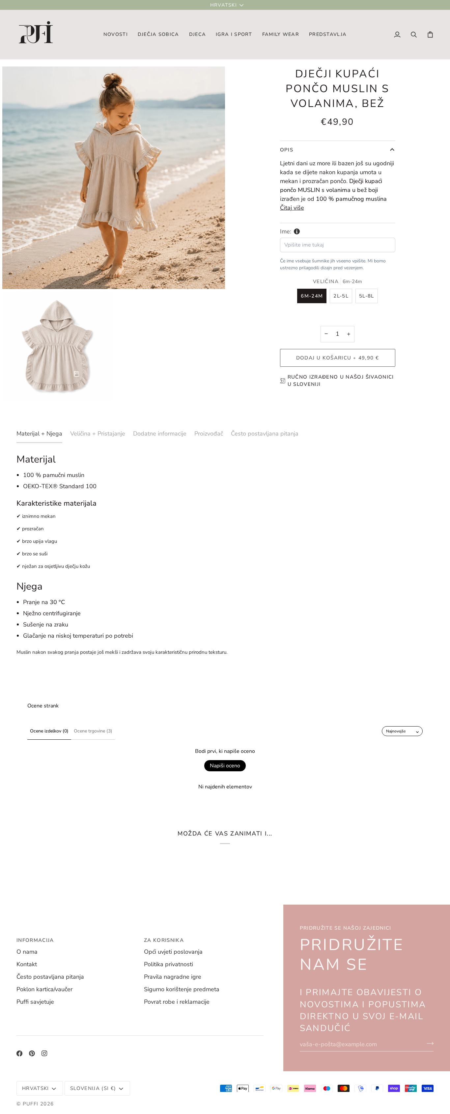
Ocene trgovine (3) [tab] (93, 731)
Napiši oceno (225, 765)
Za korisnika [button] (164, 940)
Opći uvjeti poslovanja (173, 952)
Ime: (285, 231)
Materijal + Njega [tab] (39, 434)
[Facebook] (19, 1053)
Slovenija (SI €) (93, 1088)
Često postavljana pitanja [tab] (264, 434)
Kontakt (26, 964)
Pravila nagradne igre (172, 977)
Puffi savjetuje (35, 1002)
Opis (286, 149)
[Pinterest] (32, 1053)
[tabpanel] (225, 555)
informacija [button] (35, 940)
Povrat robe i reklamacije (177, 1002)
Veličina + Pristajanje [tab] (97, 434)
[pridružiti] (428, 1043)
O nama (27, 952)
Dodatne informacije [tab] (159, 434)
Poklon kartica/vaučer (44, 989)
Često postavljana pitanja (50, 977)
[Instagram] (44, 1053)
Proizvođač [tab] (208, 434)
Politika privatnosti (168, 964)
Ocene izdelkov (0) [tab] (49, 731)
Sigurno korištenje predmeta (181, 989)
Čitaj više (292, 208)
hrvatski (223, 5)
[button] (158, 34)
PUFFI (31, 1104)
